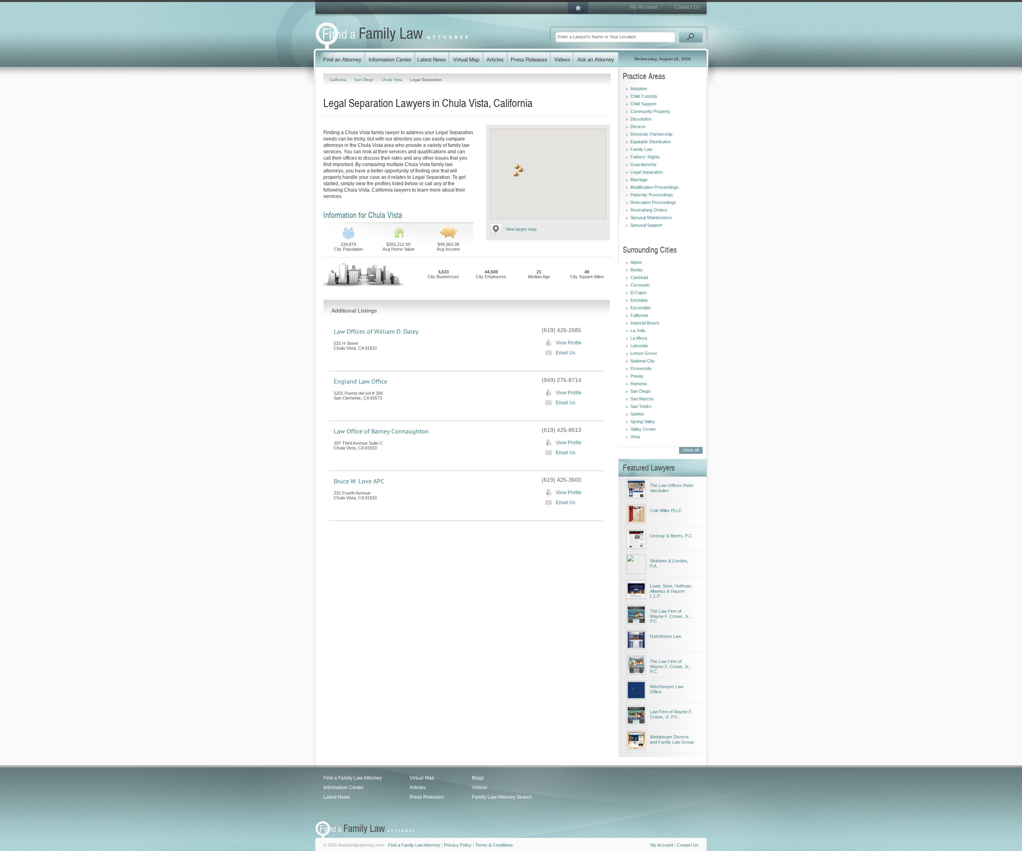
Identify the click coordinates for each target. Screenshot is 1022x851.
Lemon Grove (643, 353)
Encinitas (639, 300)
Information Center (343, 787)
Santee (637, 414)
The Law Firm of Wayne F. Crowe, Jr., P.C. (670, 616)
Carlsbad (639, 277)
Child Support (643, 103)
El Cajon (638, 292)
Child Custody (644, 96)
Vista (635, 436)
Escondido (640, 307)
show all (691, 449)
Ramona (638, 383)
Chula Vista (392, 79)
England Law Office (360, 381)
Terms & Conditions (494, 845)
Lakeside (639, 345)
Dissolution (641, 119)
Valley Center (643, 429)
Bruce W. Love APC (359, 481)
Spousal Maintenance (651, 217)
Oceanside (641, 368)
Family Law (641, 149)
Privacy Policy (457, 845)
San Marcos (642, 398)
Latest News (336, 797)
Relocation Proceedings (653, 202)
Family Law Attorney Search (502, 797)
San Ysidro (641, 406)
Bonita (636, 269)
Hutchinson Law (665, 636)
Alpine (636, 262)
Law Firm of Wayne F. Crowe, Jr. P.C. (671, 714)
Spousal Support (646, 225)
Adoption (638, 88)
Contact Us (687, 7)
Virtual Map (422, 778)
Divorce (638, 126)
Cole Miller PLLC (666, 510)
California (338, 79)
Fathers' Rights (645, 156)
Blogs (478, 778)
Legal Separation (646, 172)
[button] (515, 174)
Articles (418, 787)
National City (642, 360)
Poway (637, 376)
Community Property (650, 111)
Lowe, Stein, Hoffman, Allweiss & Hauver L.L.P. (671, 591)
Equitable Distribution (650, 141)
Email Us (565, 353)
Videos (479, 787)
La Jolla (637, 330)
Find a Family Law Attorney (352, 778)
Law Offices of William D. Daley (376, 331)
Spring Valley (642, 421)
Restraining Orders (648, 210)
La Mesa (638, 338)
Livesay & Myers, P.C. (671, 535)
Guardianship (643, 164)
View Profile (569, 343)
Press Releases (427, 797)
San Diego (364, 79)
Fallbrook (639, 315)
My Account (644, 7)
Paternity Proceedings (651, 194)
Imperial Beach (644, 323)
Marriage (639, 179)
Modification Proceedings (654, 187)
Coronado (640, 285)
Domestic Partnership (651, 134)
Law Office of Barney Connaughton (381, 431)
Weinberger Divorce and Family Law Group (672, 739)
